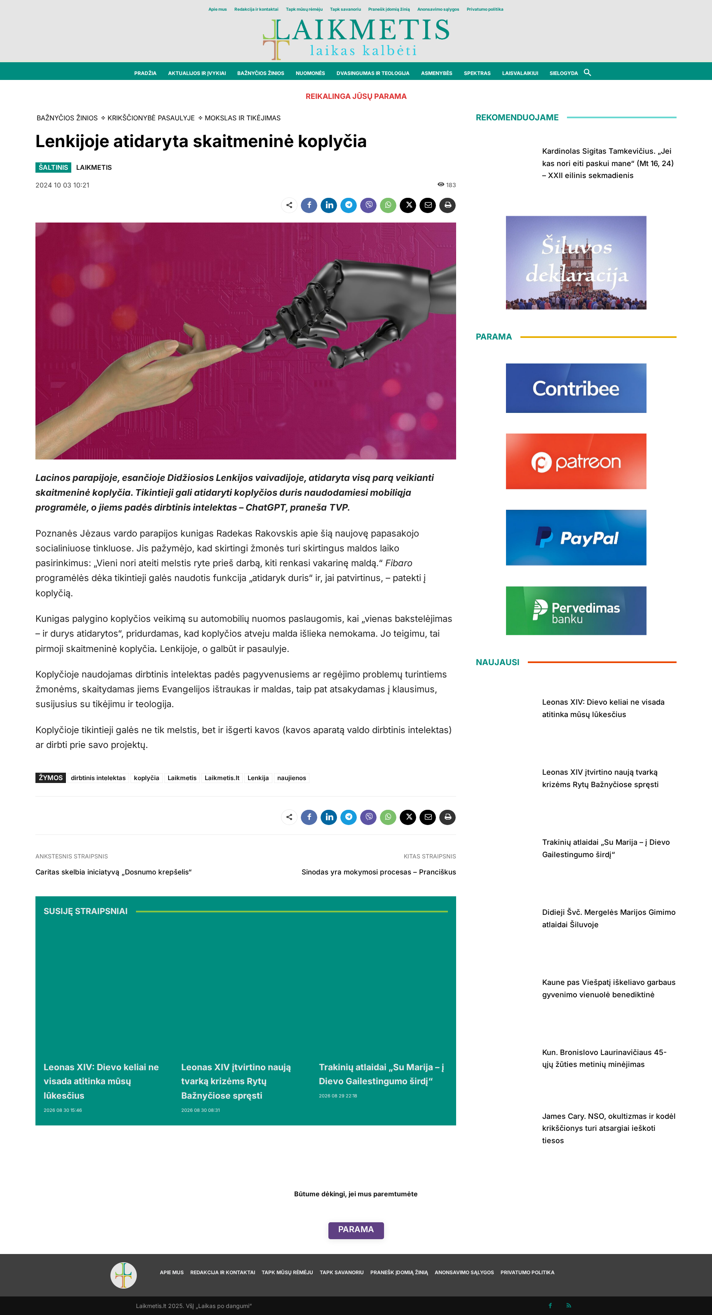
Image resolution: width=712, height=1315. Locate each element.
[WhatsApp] (388, 205)
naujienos (291, 778)
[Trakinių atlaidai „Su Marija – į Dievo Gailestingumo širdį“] (383, 990)
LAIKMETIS (94, 167)
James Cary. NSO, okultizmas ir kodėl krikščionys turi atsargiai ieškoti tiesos (609, 1128)
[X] (408, 205)
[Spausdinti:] (447, 205)
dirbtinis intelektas (98, 778)
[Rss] (569, 1306)
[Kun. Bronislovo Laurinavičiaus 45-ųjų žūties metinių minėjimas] (506, 1057)
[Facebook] (309, 205)
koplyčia (146, 778)
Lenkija (258, 778)
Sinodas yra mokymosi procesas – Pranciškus (379, 872)
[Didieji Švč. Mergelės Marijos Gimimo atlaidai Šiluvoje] (506, 917)
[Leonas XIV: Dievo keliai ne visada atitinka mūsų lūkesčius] (108, 990)
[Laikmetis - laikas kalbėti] (356, 39)
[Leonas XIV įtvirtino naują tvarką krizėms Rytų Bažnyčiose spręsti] (246, 990)
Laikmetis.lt (222, 778)
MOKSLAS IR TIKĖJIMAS (243, 118)
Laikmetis (182, 778)
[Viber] (368, 205)
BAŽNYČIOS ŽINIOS (67, 118)
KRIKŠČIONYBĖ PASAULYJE (151, 118)
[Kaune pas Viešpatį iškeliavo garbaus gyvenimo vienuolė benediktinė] (506, 987)
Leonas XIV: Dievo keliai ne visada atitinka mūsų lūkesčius (101, 1081)
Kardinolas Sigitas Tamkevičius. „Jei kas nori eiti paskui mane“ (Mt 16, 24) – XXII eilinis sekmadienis (608, 163)
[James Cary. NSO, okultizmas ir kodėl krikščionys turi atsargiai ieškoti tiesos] (506, 1127)
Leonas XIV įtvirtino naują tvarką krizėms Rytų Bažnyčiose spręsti (236, 1081)
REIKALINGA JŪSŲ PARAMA (356, 96)
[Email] (427, 205)
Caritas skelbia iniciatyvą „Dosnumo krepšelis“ (113, 872)
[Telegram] (348, 205)
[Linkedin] (329, 205)
